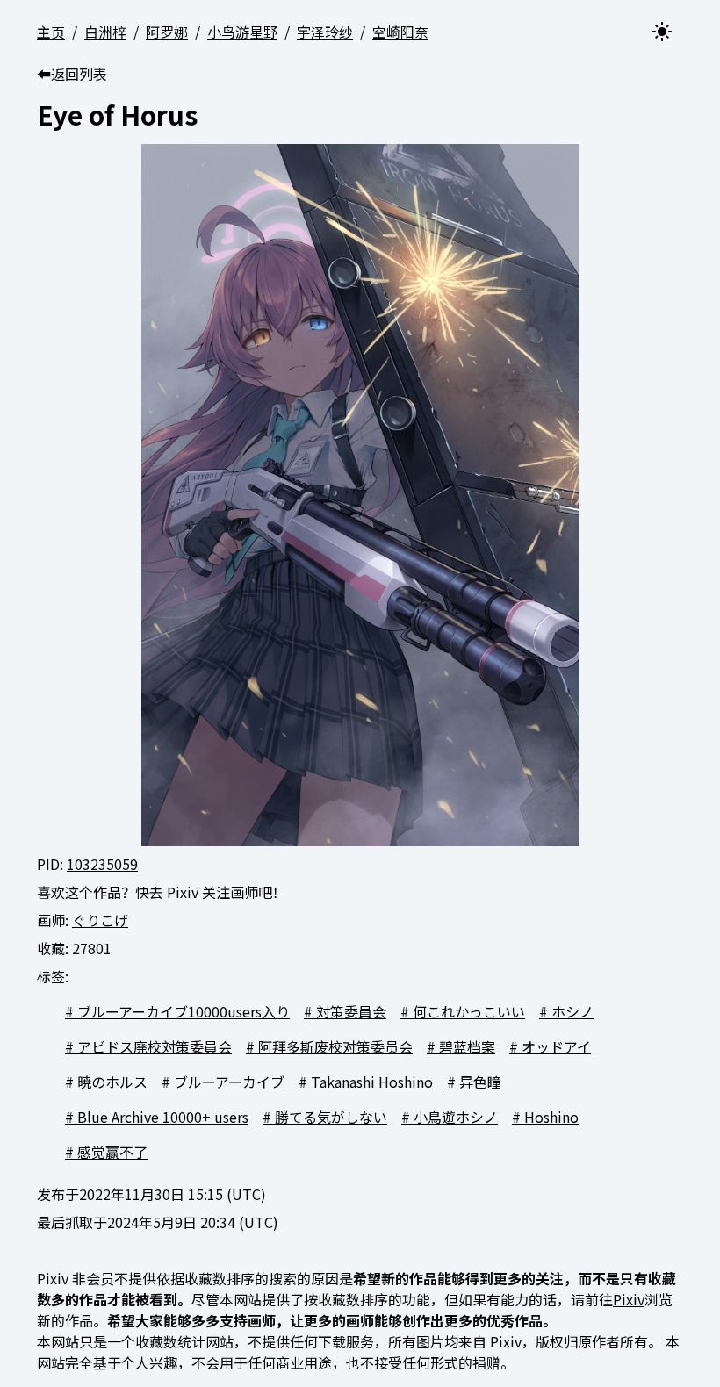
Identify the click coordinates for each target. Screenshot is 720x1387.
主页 (51, 31)
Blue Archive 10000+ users (162, 1116)
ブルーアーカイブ (229, 1081)
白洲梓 (105, 31)
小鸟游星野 (242, 31)
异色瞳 (480, 1081)
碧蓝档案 (467, 1046)
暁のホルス (112, 1081)
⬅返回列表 (72, 73)
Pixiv (628, 1299)
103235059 (102, 863)
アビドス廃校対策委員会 (154, 1046)
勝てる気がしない (331, 1116)
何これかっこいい (469, 1011)
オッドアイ (556, 1046)
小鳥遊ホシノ (456, 1116)
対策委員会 (351, 1011)
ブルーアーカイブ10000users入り (183, 1011)
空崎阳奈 (400, 31)
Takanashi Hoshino (372, 1081)
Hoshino (551, 1116)
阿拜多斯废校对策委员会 (335, 1046)
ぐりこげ (100, 920)
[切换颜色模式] (662, 31)
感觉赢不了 (112, 1151)
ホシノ (572, 1011)
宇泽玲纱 (325, 31)
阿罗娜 (167, 31)
